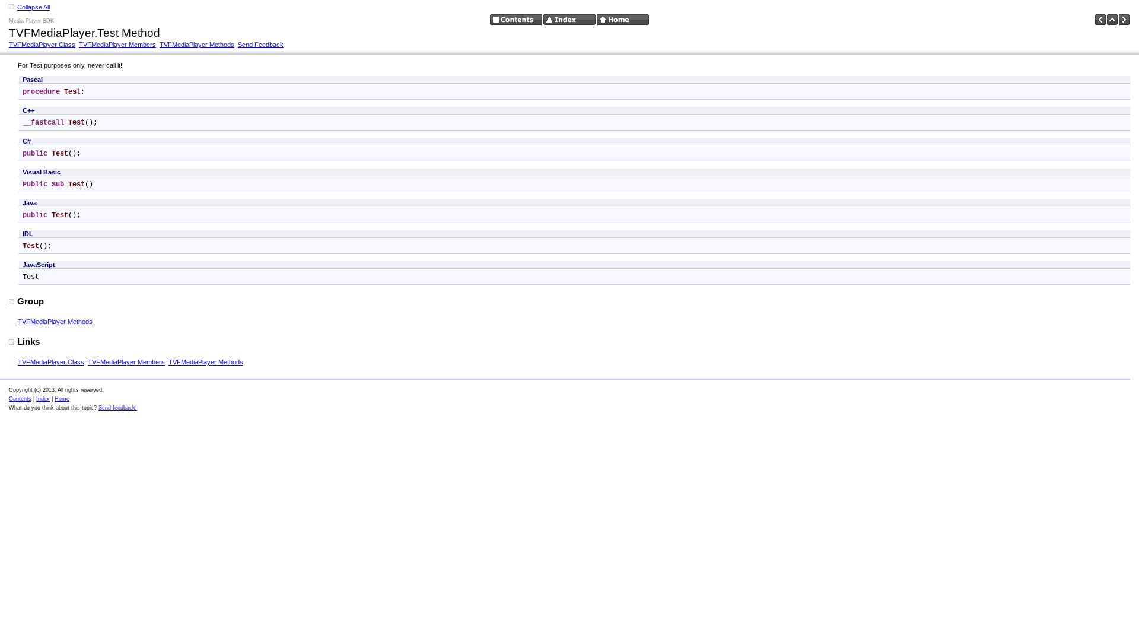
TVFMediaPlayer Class (42, 44)
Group (30, 301)
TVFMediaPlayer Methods (197, 44)
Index (43, 399)
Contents (20, 399)
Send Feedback (261, 44)
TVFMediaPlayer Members (117, 44)
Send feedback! (117, 408)
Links (28, 342)
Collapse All (33, 7)
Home (62, 399)
